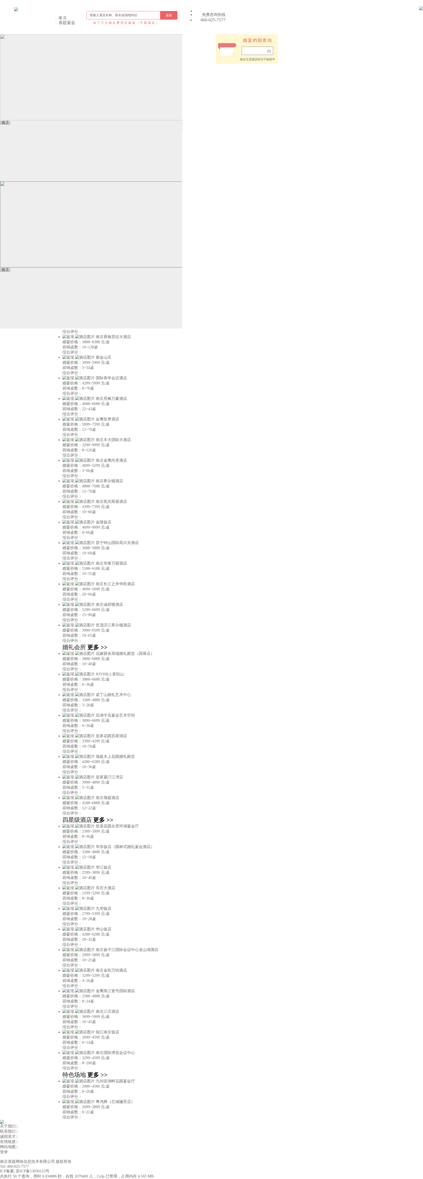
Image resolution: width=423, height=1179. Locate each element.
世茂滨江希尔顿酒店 (113, 625)
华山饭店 (103, 929)
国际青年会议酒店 (111, 378)
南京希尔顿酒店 (109, 481)
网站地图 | (8, 1147)
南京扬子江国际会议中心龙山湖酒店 (127, 950)
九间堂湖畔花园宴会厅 (115, 1081)
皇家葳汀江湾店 (109, 777)
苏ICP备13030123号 (32, 1171)
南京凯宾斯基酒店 (111, 501)
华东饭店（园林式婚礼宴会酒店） (125, 847)
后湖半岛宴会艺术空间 (115, 715)
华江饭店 (103, 867)
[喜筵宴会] (41, 17)
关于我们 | (8, 1126)
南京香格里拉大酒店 (113, 337)
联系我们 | (8, 1131)
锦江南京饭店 (107, 1032)
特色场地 (74, 1075)
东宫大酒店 (105, 888)
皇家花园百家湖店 (111, 736)
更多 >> (97, 647)
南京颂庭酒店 (107, 798)
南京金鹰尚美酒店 (111, 460)
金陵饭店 (103, 522)
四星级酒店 (77, 820)
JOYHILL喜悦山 (110, 674)
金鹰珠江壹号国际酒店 (115, 991)
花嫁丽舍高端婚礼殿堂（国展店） (125, 653)
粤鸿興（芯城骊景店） (115, 1102)
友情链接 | (8, 1142)
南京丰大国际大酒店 (113, 440)
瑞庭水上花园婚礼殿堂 (115, 756)
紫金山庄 (103, 357)
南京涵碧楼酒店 (109, 604)
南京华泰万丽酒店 (111, 563)
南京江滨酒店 (107, 1011)
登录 (4, 1152)
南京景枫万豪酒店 (111, 398)
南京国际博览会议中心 (115, 1053)
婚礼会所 (74, 647)
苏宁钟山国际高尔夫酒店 (117, 543)
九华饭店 (103, 908)
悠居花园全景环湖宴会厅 (117, 826)
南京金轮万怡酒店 (111, 970)
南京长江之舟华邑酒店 (115, 584)
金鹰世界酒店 (107, 419)
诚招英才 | (8, 1136)
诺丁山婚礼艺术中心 (113, 695)
